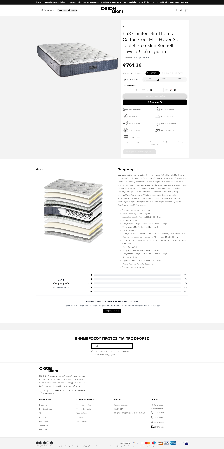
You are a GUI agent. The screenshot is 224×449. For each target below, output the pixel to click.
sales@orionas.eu (157, 409)
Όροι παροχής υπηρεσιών (118, 446)
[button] (36, 10)
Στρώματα (43, 405)
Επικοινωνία (44, 429)
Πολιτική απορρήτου (122, 405)
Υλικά (41, 413)
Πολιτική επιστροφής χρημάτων (82, 446)
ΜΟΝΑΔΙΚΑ (172, 73)
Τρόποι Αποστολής (84, 405)
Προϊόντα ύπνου (45, 409)
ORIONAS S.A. (45, 446)
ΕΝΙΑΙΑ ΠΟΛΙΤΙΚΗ (120, 409)
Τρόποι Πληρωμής (84, 409)
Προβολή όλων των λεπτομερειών (138, 152)
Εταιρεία (42, 417)
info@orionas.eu (157, 405)
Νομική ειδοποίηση (149, 446)
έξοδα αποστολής (154, 142)
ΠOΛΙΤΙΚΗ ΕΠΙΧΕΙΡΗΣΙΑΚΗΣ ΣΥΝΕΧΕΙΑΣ (129, 413)
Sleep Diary (43, 425)
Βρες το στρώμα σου (67, 10)
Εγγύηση (80, 417)
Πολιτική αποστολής (134, 446)
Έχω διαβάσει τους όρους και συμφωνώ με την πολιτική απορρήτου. (113, 353)
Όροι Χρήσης (82, 413)
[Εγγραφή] (130, 346)
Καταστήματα (49, 10)
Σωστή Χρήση (82, 421)
